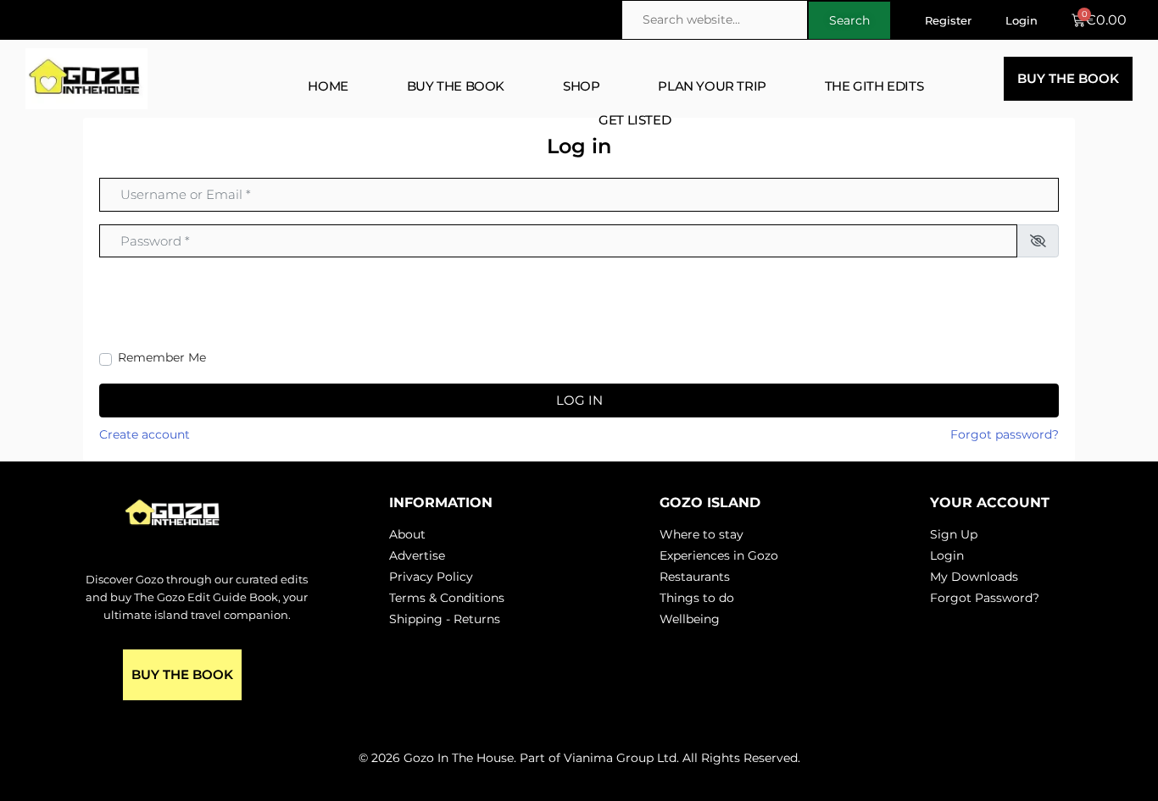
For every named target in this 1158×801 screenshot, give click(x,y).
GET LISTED (634, 120)
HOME (328, 86)
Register (948, 20)
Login (1021, 20)
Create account (144, 434)
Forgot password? (1004, 434)
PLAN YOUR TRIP (712, 86)
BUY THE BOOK (455, 86)
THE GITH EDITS (874, 86)
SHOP (581, 86)
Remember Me (162, 357)
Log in (579, 400)
